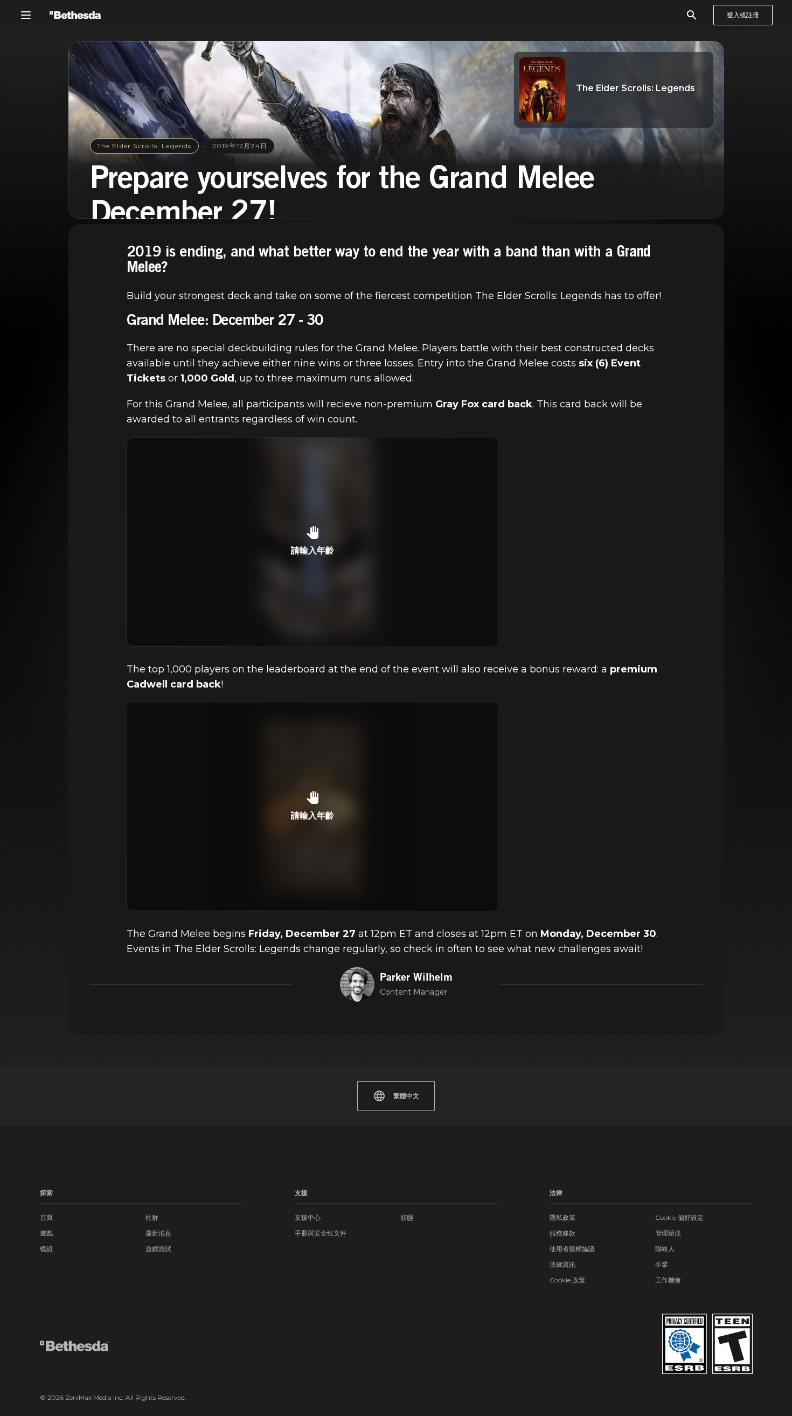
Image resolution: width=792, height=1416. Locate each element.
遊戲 (46, 1233)
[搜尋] (691, 15)
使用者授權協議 (572, 1249)
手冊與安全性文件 (320, 1233)
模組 (46, 1249)
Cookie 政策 (567, 1280)
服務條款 (562, 1233)
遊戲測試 (158, 1249)
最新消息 (158, 1233)
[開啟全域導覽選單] (25, 15)
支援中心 (308, 1217)
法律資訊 (562, 1264)
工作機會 (668, 1280)
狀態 (406, 1217)
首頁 (46, 1217)
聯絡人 (665, 1249)
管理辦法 (668, 1233)
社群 (151, 1217)
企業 (661, 1264)
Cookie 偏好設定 (679, 1217)
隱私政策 (562, 1217)
